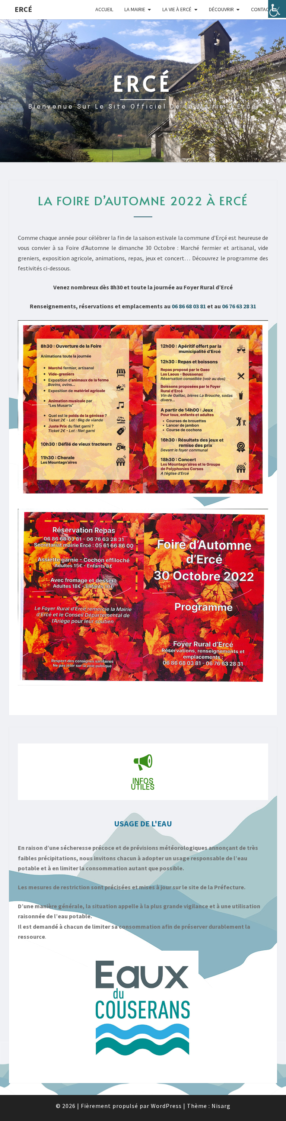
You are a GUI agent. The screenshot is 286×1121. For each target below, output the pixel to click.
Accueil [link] (104, 9)
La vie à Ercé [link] (176, 9)
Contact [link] (261, 9)
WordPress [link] (166, 1105)
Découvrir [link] (221, 9)
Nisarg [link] (221, 1105)
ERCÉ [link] (23, 9)
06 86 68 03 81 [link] (189, 306)
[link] (277, 9)
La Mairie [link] (134, 9)
